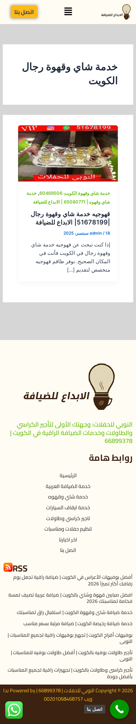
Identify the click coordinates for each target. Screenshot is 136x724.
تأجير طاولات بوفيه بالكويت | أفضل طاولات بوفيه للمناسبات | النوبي (72, 655)
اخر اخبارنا (68, 539)
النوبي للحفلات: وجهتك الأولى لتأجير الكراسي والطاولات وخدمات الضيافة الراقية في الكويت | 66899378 (71, 432)
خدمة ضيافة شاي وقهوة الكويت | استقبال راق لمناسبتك (75, 612)
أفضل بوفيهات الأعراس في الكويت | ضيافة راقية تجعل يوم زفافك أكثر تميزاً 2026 (73, 580)
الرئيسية (68, 475)
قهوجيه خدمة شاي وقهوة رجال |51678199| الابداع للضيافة (70, 218)
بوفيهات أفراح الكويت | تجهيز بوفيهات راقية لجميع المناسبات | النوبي (70, 638)
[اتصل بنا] (119, 709)
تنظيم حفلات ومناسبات (68, 528)
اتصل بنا (68, 550)
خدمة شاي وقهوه (68, 496)
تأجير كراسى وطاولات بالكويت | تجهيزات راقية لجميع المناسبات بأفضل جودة (70, 673)
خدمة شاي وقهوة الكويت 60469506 (74, 193)
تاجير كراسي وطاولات (68, 518)
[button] (68, 12)
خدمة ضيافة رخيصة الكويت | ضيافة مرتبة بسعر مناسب (78, 623)
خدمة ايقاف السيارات (68, 507)
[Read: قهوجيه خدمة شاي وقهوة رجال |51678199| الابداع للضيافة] (68, 153)
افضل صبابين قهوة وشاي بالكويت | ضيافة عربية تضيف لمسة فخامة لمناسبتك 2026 (70, 598)
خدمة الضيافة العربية (68, 486)
